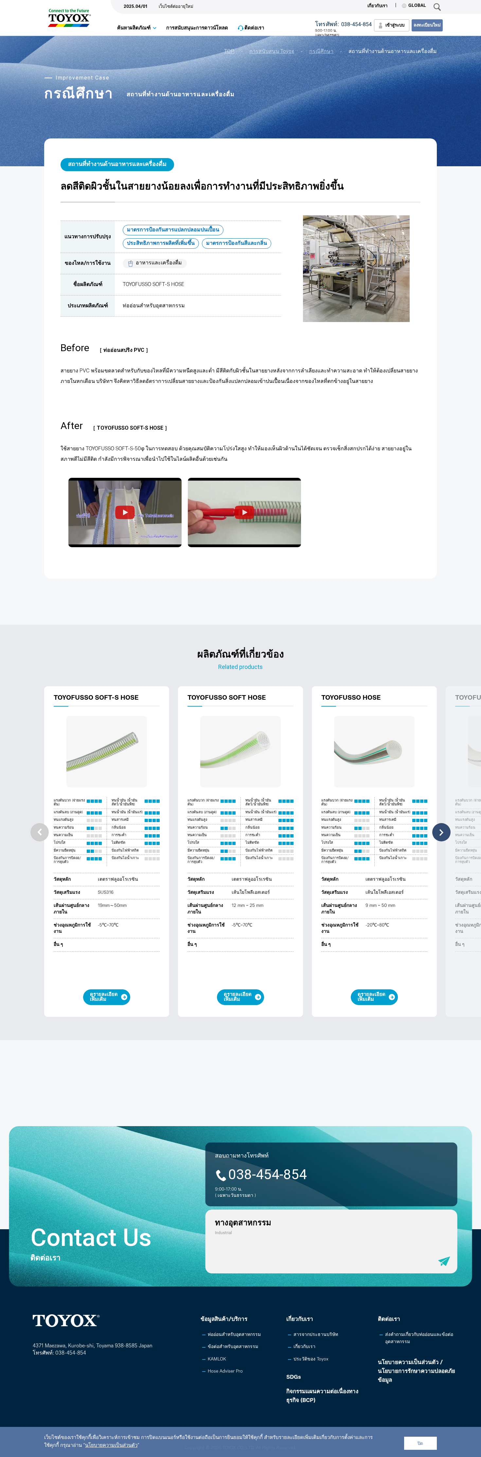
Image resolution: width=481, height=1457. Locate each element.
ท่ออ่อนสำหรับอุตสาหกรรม (234, 1334)
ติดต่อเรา (254, 28)
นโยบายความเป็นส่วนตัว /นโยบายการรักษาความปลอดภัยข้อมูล (416, 1371)
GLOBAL (417, 6)
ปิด (420, 1443)
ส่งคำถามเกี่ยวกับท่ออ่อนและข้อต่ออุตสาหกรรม (419, 1338)
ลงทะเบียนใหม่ (427, 25)
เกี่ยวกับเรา (377, 6)
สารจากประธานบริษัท (316, 1334)
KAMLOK (217, 1359)
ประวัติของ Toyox (311, 1359)
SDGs (293, 1377)
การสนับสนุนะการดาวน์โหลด (197, 28)
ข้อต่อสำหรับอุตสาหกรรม (233, 1346)
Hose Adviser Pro (225, 1371)
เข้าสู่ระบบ (394, 25)
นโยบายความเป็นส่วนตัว (111, 1445)
